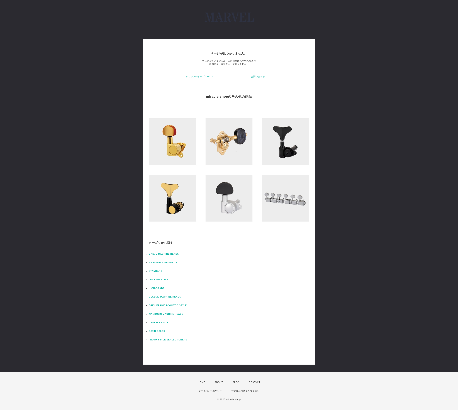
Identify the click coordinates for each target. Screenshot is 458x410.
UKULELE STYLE (159, 322)
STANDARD (155, 271)
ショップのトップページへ (200, 76)
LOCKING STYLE (158, 279)
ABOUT (219, 382)
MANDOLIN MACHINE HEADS (166, 314)
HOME (201, 382)
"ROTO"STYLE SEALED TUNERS (168, 339)
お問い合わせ (258, 76)
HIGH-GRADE (157, 288)
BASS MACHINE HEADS (163, 262)
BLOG (236, 382)
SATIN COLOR (157, 331)
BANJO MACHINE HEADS (164, 254)
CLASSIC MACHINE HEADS (165, 297)
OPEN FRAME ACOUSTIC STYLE (168, 305)
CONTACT (254, 382)
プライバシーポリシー (210, 391)
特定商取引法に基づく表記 (245, 391)
